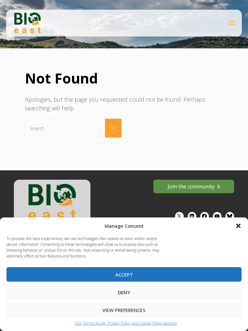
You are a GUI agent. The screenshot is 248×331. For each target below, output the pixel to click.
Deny (124, 292)
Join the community (191, 186)
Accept (124, 274)
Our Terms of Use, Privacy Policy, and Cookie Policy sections (126, 323)
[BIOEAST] (27, 22)
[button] (238, 226)
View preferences (124, 310)
